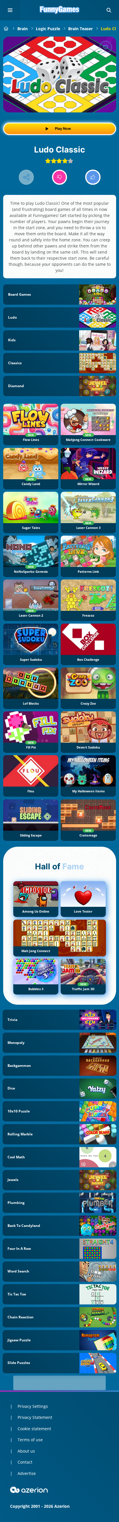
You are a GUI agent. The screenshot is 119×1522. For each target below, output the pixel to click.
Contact (25, 1462)
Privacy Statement (35, 1417)
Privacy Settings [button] (33, 1406)
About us (26, 1451)
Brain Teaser (80, 28)
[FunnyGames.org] (6, 29)
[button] (109, 10)
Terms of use (30, 1439)
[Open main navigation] (10, 10)
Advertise (27, 1473)
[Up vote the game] (93, 177)
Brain (22, 28)
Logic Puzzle (48, 28)
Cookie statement (34, 1428)
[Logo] (59, 10)
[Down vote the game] (59, 177)
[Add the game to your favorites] (105, 47)
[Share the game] (26, 177)
